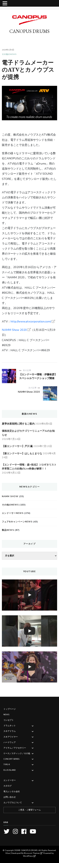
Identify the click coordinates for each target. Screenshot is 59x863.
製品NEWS (8, 530)
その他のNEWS (9, 54)
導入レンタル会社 (11, 791)
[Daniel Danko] (29, 595)
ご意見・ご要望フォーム (29, 809)
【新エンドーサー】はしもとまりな (22, 453)
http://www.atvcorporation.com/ (31, 321)
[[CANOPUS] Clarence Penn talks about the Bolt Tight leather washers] (29, 630)
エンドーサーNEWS (12, 513)
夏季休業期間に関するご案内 (18, 423)
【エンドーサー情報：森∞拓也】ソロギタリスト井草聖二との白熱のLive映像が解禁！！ (29, 467)
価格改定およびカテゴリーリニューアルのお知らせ (28, 433)
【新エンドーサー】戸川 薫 (17, 446)
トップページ (9, 709)
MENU (12, 4)
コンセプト (8, 720)
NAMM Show (10, 496)
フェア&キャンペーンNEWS (17, 521)
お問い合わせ (9, 797)
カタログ (7, 786)
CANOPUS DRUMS (29, 31)
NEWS (6, 714)
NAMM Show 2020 (14, 330)
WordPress (28, 856)
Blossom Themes (32, 853)
